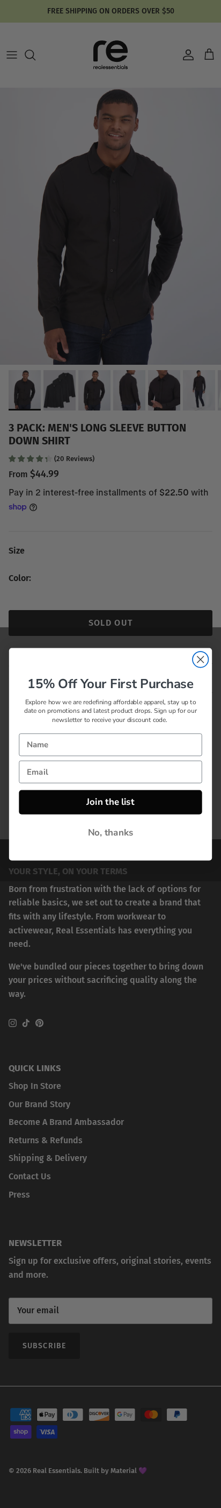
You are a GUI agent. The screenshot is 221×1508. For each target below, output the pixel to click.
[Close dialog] (200, 659)
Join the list (110, 801)
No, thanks (111, 832)
